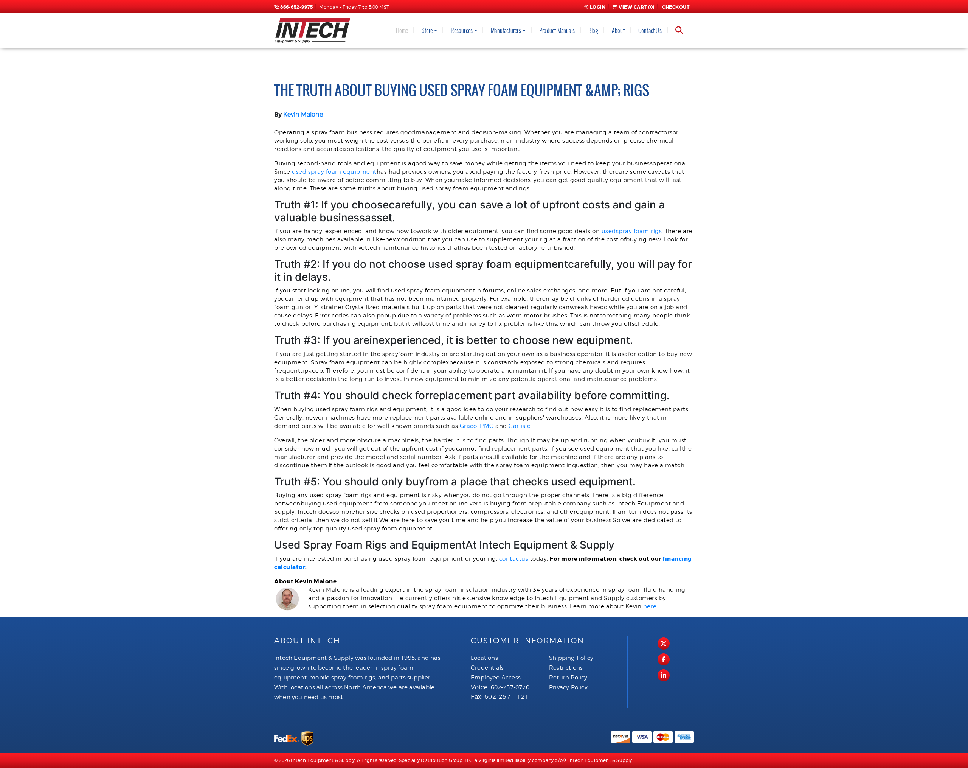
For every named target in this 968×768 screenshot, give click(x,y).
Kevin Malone (303, 114)
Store (427, 30)
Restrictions (566, 667)
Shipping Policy (571, 658)
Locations (484, 658)
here (650, 606)
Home (402, 30)
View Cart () (637, 7)
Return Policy (568, 677)
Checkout (675, 7)
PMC (487, 426)
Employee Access (496, 677)
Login (598, 7)
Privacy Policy (568, 687)
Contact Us (650, 30)
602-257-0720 (510, 687)
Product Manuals (557, 30)
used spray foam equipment (334, 171)
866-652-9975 (296, 7)
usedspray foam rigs (632, 231)
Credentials (487, 667)
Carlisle (520, 426)
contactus (514, 558)
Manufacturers (506, 30)
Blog (593, 30)
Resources (462, 30)
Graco (468, 426)
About (618, 30)
